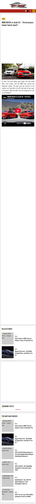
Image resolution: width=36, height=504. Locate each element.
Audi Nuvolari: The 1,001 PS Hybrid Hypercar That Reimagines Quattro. (23, 482)
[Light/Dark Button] (27, 11)
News (3, 18)
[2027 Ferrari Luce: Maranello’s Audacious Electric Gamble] (8, 494)
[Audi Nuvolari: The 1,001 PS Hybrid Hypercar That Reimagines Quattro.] (8, 481)
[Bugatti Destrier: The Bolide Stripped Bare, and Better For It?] (8, 352)
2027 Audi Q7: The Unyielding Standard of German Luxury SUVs (23, 468)
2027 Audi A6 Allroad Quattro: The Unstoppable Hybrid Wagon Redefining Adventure (24, 454)
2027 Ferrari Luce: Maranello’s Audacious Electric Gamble (24, 495)
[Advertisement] (18, 45)
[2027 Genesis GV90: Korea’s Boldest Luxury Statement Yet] (8, 338)
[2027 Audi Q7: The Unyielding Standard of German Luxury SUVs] (8, 467)
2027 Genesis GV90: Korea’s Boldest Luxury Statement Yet (24, 339)
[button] (30, 11)
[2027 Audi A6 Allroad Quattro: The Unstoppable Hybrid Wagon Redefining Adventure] (8, 453)
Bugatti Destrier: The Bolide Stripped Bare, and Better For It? (24, 353)
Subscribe (34, 11)
